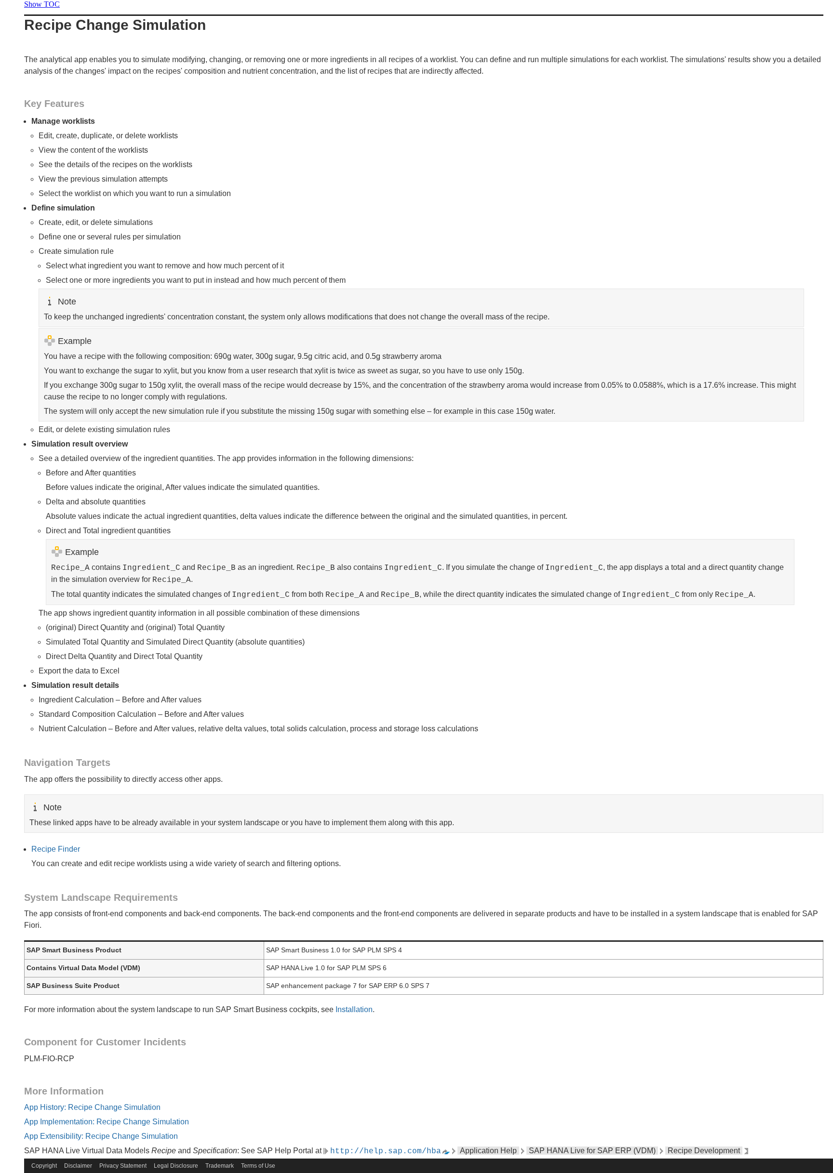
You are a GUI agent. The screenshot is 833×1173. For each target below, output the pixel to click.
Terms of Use (258, 1165)
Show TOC (42, 4)
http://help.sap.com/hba (385, 1151)
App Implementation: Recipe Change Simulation (106, 1122)
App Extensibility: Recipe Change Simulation (101, 1136)
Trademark (219, 1165)
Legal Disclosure (176, 1165)
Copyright (44, 1165)
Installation (354, 1009)
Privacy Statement (123, 1165)
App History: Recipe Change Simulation (92, 1107)
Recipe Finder (55, 849)
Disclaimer (78, 1165)
